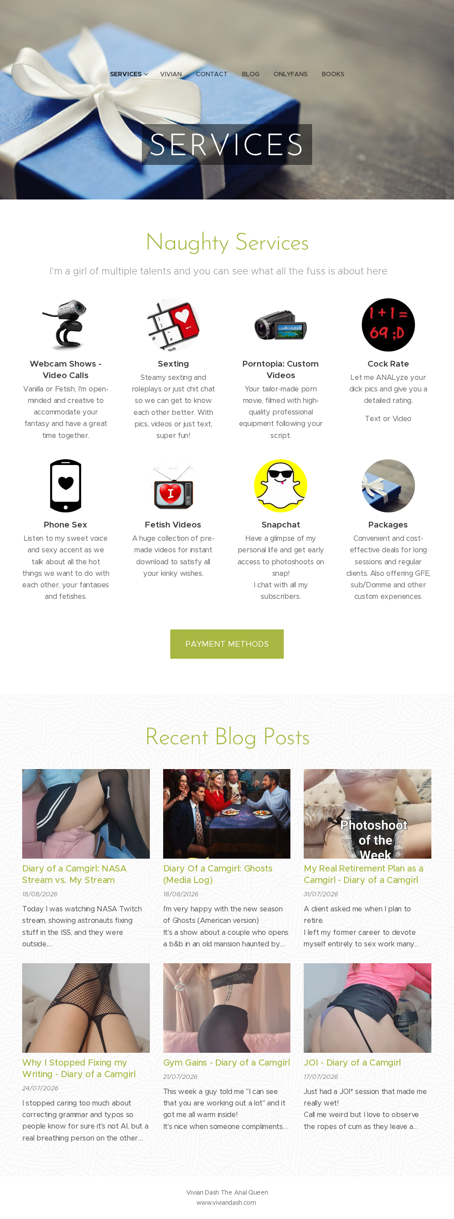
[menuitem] (131, 74)
